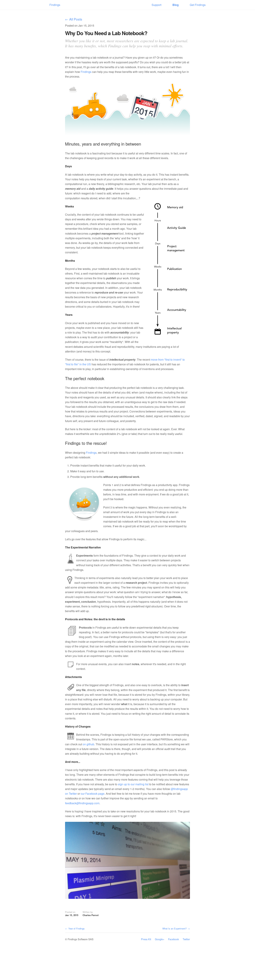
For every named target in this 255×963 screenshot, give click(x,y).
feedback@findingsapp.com (82, 803)
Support (156, 5)
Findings (54, 5)
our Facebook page (92, 794)
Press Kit (146, 939)
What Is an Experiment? (176, 928)
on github (88, 744)
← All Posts (73, 19)
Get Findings (198, 5)
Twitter (186, 939)
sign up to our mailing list (133, 784)
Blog (175, 5)
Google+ (159, 939)
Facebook (173, 939)
